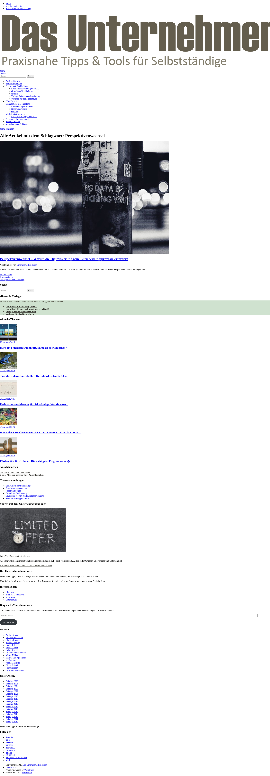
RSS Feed (10, 755)
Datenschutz (11, 600)
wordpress (10, 750)
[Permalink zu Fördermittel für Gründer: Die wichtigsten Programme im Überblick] (8, 453)
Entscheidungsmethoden (22, 106)
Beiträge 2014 (12, 711)
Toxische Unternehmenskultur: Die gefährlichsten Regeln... (33, 375)
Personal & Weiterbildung (17, 119)
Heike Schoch (12, 650)
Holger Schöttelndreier (16, 652)
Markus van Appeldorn (16, 658)
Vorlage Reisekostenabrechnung (25, 96)
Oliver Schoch (12, 665)
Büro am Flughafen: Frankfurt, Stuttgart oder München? (33, 347)
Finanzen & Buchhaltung (17, 86)
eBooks (14, 94)
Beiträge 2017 (12, 704)
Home (8, 3)
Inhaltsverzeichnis (14, 6)
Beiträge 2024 (12, 686)
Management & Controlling (18, 104)
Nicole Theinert (13, 663)
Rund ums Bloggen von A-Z (24, 116)
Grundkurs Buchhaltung (22, 91)
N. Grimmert (11, 660)
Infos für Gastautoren (15, 594)
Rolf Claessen (12, 668)
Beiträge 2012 (12, 716)
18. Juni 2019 (6, 274)
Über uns (10, 592)
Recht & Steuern (13, 121)
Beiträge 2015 (12, 709)
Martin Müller (12, 655)
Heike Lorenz (12, 647)
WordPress (29, 770)
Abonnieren (8, 622)
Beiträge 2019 (12, 699)
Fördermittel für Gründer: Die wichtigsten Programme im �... (36, 461)
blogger (9, 752)
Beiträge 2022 (12, 691)
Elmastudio (27, 772)
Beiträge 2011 (12, 719)
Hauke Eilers (11, 645)
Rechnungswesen (19, 109)
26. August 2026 (7, 399)
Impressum (10, 597)
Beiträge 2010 (12, 721)
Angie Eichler (12, 635)
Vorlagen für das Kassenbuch (24, 99)
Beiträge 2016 (12, 706)
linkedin (9, 737)
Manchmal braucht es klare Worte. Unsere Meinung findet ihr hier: (22, 473)
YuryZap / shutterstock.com (17, 556)
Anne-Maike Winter (14, 637)
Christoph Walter (13, 640)
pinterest (9, 745)
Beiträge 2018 (12, 701)
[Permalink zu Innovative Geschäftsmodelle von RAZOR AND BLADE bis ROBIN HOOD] (8, 424)
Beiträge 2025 (12, 683)
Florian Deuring (13, 642)
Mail (8, 760)
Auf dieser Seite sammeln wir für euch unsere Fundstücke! (26, 565)
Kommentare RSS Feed (16, 757)
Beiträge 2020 (12, 696)
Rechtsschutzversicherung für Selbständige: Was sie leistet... (34, 404)
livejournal (10, 747)
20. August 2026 (7, 455)
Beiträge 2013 (12, 714)
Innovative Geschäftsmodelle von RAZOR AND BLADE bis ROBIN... (40, 432)
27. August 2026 (7, 370)
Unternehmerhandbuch (27, 265)
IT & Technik (12, 101)
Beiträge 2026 (12, 681)
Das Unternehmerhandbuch (34, 765)
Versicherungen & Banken (17, 124)
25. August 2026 (7, 427)
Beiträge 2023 (12, 689)
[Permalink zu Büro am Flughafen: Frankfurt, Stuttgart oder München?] (8, 340)
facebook (10, 742)
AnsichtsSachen (13, 81)
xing (8, 740)
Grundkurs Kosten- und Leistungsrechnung (25, 496)
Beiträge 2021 (12, 694)
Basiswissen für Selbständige (18, 8)
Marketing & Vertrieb (15, 114)
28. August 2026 (7, 342)
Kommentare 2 (6, 277)
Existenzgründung (14, 83)
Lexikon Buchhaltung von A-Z (25, 88)
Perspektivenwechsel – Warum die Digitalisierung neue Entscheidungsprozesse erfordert (64, 259)
